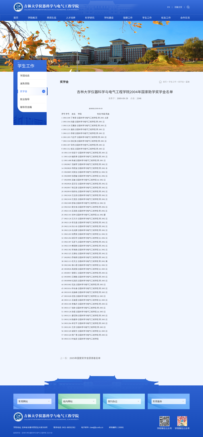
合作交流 (185, 17)
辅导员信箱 (26, 107)
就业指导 (24, 99)
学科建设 (108, 17)
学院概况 (32, 17)
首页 (16, 17)
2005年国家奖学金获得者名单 (80, 358)
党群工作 (128, 17)
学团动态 (24, 75)
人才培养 (70, 17)
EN (168, 7)
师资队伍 (51, 17)
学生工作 (147, 17)
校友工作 (166, 17)
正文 (188, 82)
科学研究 (89, 17)
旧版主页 (178, 7)
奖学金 (23, 91)
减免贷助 (24, 83)
